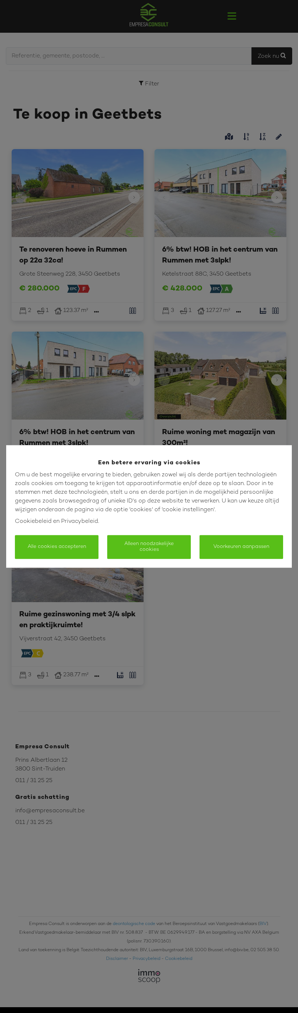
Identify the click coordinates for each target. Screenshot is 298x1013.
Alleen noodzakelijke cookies (149, 547)
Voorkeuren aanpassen (241, 547)
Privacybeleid (79, 522)
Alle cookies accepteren (57, 547)
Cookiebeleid (33, 522)
